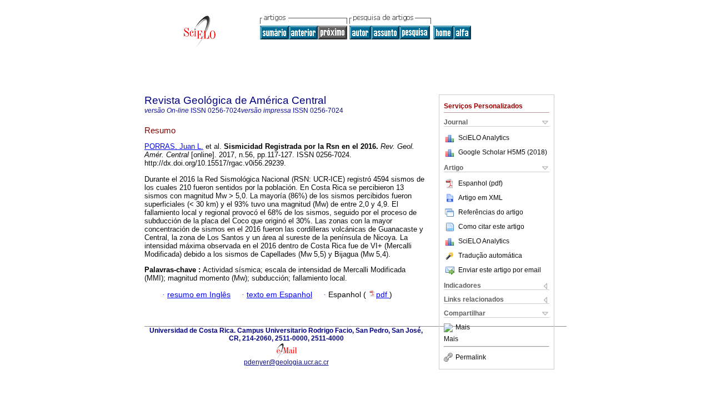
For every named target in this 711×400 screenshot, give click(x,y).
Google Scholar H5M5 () (502, 152)
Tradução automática (490, 255)
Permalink (470, 357)
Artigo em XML (480, 198)
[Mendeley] (449, 328)
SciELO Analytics (483, 138)
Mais (462, 328)
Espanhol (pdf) (480, 183)
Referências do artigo (490, 212)
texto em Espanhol (279, 295)
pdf (382, 295)
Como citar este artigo (491, 227)
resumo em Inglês (199, 295)
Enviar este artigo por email (499, 270)
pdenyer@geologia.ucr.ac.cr (286, 362)
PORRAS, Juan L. (173, 146)
